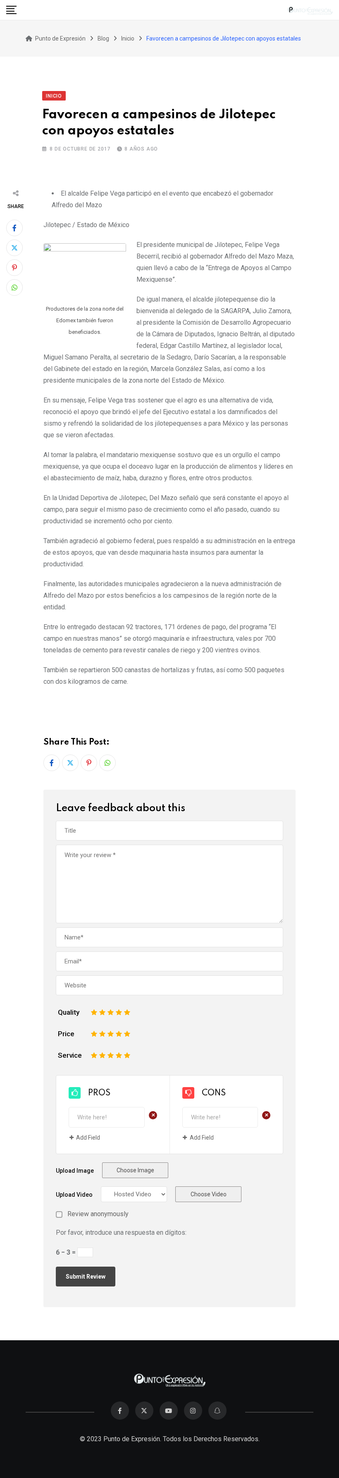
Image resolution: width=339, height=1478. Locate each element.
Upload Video (74, 1194)
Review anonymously (98, 1214)
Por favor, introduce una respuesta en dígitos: (121, 1232)
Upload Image (75, 1170)
